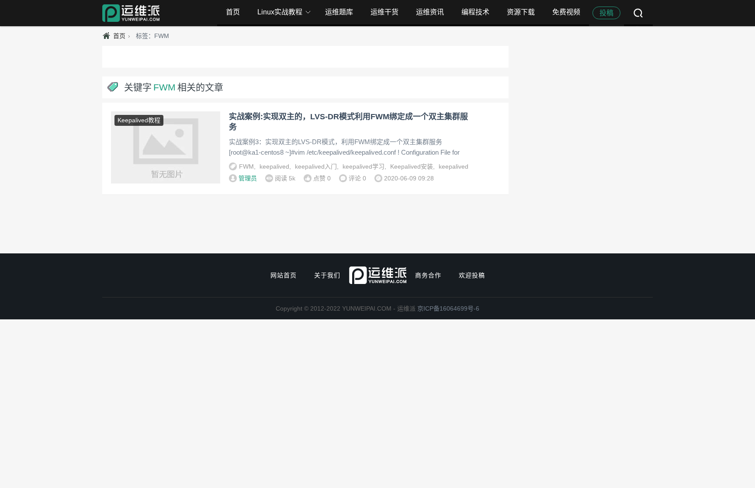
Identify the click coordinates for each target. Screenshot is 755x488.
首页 (233, 12)
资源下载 (521, 12)
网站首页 (283, 275)
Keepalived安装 (411, 166)
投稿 (606, 13)
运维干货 (384, 12)
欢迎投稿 (472, 275)
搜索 (638, 13)
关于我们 (327, 275)
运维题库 (339, 12)
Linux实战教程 (279, 12)
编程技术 (475, 12)
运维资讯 (430, 12)
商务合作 (428, 275)
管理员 (248, 178)
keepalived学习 (363, 166)
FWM (246, 166)
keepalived (274, 166)
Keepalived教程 (139, 120)
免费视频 (566, 12)
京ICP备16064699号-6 (448, 308)
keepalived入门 (316, 166)
